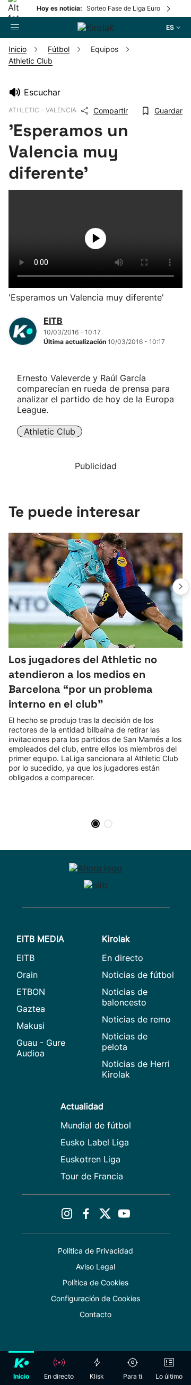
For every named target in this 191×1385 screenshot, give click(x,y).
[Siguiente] (169, 8)
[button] (180, 586)
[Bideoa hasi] (95, 238)
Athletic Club (49, 431)
